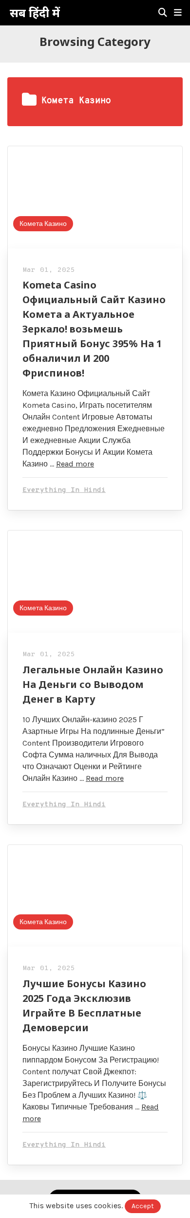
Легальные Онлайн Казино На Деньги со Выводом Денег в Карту (92, 684)
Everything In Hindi (64, 490)
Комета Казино (43, 224)
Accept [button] (143, 1206)
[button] (178, 12)
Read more (75, 463)
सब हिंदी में (35, 13)
